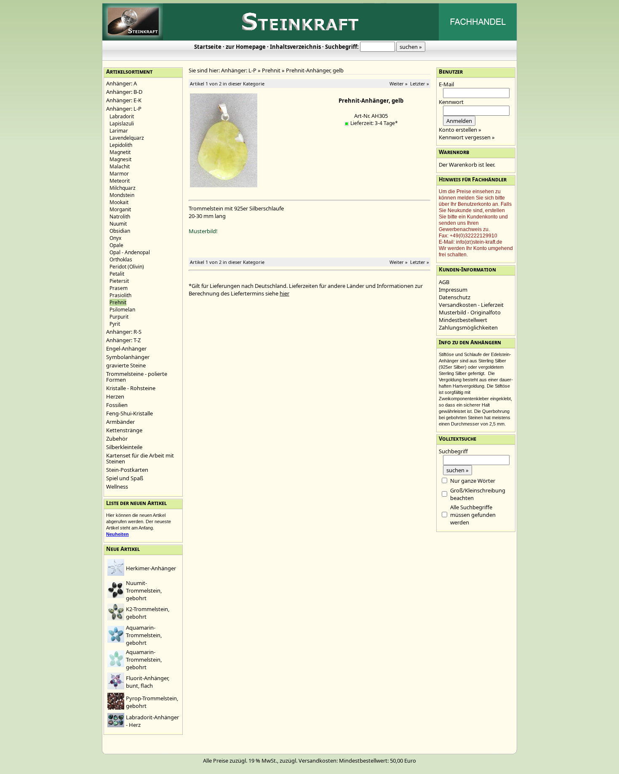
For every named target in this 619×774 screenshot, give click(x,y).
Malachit (119, 166)
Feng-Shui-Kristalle (129, 413)
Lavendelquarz (126, 137)
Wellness (117, 486)
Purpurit (118, 316)
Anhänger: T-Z (123, 340)
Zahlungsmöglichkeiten (468, 327)
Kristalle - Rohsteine (130, 388)
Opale (116, 245)
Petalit (116, 273)
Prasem (118, 288)
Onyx (115, 238)
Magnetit (120, 152)
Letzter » (419, 83)
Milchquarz (122, 188)
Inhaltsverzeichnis (295, 47)
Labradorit (121, 116)
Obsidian (119, 230)
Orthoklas (120, 259)
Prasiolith (120, 295)
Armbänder (120, 422)
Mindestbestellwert (463, 320)
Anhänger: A (121, 83)
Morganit (120, 209)
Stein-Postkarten (127, 469)
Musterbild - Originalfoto (470, 312)
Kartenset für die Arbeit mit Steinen (140, 458)
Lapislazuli (121, 123)
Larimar (118, 130)
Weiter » (399, 83)
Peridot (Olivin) (126, 266)
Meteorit (119, 180)
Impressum (453, 289)
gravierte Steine (126, 365)
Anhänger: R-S (123, 331)
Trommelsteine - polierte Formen (136, 376)
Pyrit (114, 323)
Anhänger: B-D (124, 92)
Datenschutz (454, 297)
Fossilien (117, 405)
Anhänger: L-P (123, 108)
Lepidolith (120, 145)
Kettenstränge (124, 430)
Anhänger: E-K (123, 100)
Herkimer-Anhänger (151, 568)
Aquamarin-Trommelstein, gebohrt (144, 635)
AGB (444, 282)
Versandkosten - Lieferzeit (471, 305)
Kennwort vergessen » (467, 137)
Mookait (118, 202)
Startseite (207, 47)
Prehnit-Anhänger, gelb (315, 70)
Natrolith (119, 216)
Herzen (115, 396)
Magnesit (120, 159)
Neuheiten (117, 534)
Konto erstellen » (460, 129)
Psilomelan (122, 309)
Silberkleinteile (124, 447)
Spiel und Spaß (124, 478)
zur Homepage (246, 47)
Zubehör (117, 438)
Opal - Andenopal (129, 252)
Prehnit (271, 70)
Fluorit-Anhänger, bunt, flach (147, 681)
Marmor (119, 173)
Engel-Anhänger (126, 348)
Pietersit (119, 281)
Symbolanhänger (127, 357)
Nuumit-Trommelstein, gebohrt (144, 590)
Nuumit (118, 223)
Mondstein (121, 195)
